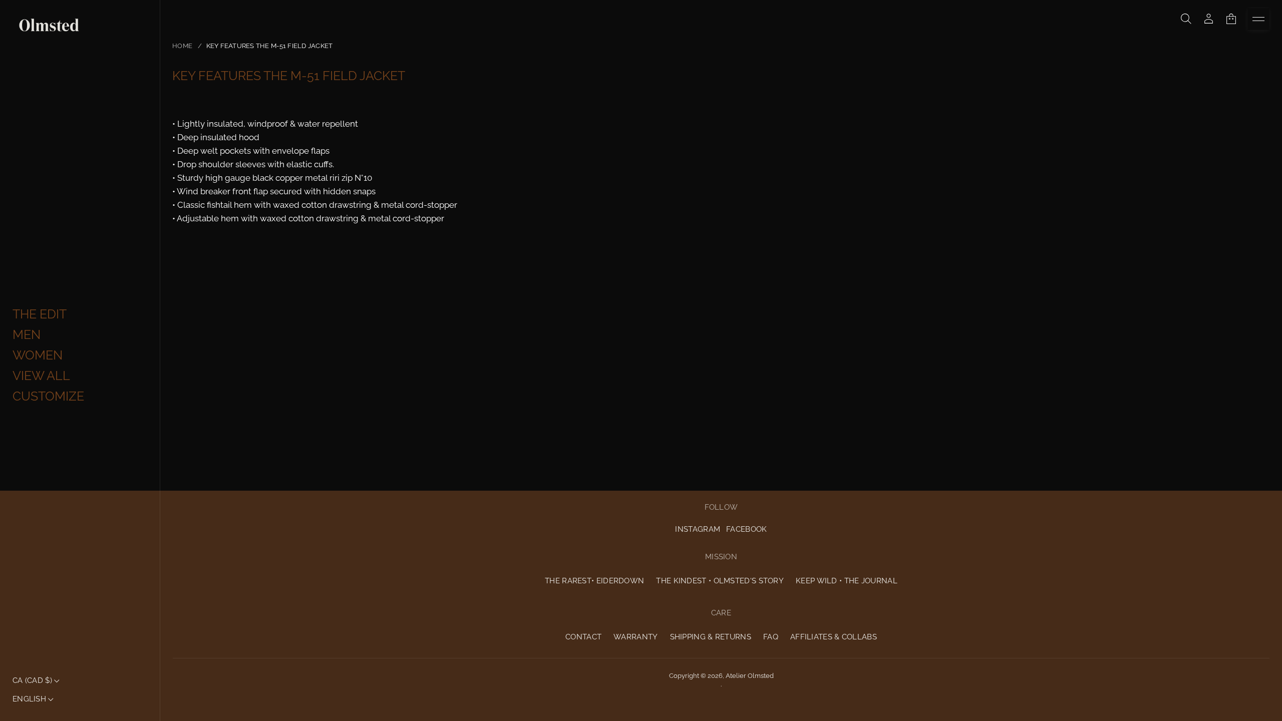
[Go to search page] (1186, 19)
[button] (1186, 19)
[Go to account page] (1208, 19)
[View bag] (1231, 19)
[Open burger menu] (1258, 19)
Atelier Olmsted (750, 675)
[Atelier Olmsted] (49, 26)
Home (182, 46)
